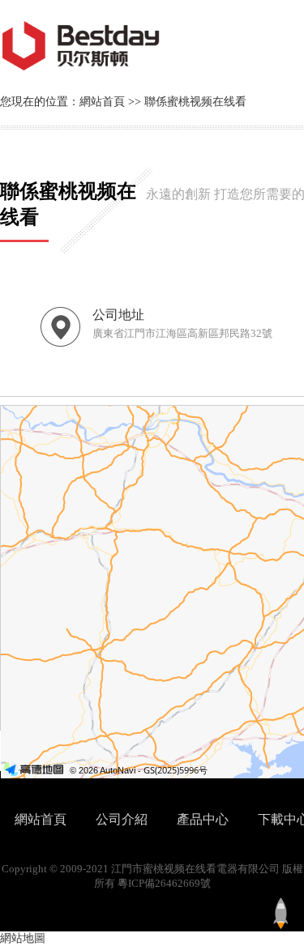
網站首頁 (102, 102)
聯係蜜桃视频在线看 (195, 102)
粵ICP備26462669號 (164, 883)
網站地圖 (22, 938)
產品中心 (203, 819)
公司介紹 (122, 819)
